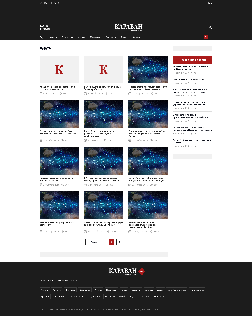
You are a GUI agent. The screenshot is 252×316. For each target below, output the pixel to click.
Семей (122, 296)
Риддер (133, 296)
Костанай (136, 290)
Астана (44, 290)
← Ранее (92, 242)
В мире (81, 37)
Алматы (57, 290)
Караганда (85, 290)
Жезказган (158, 296)
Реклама (75, 280)
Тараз (124, 290)
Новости (52, 37)
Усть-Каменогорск (177, 290)
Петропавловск (78, 296)
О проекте (63, 280)
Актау (160, 290)
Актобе (98, 290)
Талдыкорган (197, 290)
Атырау (149, 290)
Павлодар (111, 290)
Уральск (45, 296)
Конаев (145, 296)
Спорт (124, 37)
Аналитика (67, 37)
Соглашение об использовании (102, 309)
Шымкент (70, 290)
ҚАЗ (210, 3)
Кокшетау (110, 296)
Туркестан (95, 296)
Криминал (111, 37)
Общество (95, 37)
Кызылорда (59, 296)
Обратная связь (48, 280)
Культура (137, 37)
